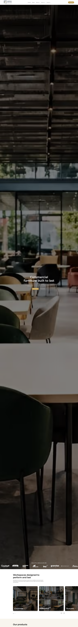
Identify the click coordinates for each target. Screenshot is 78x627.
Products (29, 2)
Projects (33, 2)
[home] (8, 2)
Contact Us (48, 2)
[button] (38, 2)
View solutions (42, 288)
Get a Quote (71, 2)
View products (35, 288)
